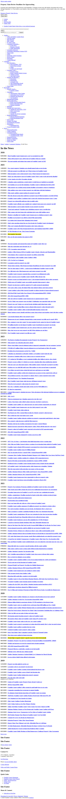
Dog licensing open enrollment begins (18, 500)
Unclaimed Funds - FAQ (16, 135)
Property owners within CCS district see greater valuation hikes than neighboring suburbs (32, 362)
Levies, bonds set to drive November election (20, 179)
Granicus (31, 797)
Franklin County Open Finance (12, 779)
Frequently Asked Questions (14, 55)
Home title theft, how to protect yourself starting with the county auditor (27, 546)
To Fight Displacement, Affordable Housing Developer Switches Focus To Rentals (30, 726)
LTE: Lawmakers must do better (17, 249)
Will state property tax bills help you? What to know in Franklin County (27, 171)
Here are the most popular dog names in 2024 (20, 237)
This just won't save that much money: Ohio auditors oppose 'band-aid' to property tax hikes (33, 364)
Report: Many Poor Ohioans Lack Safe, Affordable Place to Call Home (27, 723)
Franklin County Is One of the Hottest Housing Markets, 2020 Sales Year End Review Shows (33, 579)
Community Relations (12, 44)
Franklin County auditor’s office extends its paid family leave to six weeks (28, 687)
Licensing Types (11, 70)
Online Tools (7, 782)
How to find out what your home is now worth (20, 415)
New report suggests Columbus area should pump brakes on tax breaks (27, 168)
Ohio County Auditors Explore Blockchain (19, 701)
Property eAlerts (14, 90)
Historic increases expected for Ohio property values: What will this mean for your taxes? (32, 426)
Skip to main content (6, 1)
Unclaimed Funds (11, 132)
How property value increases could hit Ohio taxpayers (23, 421)
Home (2, 144)
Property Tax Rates (12, 121)
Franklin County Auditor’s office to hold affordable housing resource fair (27, 309)
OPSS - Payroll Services (10, 780)
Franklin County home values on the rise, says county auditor (24, 621)
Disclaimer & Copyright (7, 796)
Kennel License (14, 71)
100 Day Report (15, 684)
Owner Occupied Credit (13, 127)
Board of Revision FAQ (16, 103)
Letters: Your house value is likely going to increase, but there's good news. (28, 401)
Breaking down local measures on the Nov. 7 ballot (21, 351)
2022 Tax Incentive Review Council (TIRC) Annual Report (27, 452)
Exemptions (13, 112)
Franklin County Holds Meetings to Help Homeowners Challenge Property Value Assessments (33, 731)
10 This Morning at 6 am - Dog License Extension (21, 231)
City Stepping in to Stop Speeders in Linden (20, 698)
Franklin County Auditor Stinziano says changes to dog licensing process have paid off (31, 596)
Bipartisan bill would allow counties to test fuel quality (22, 576)
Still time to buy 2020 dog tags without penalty (20, 651)
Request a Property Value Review (9, 13)
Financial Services (11, 137)
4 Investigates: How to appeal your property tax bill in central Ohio (26, 254)
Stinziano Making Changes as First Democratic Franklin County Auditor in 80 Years (31, 709)
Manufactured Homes (12, 99)
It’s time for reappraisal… (15, 389)
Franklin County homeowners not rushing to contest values (24, 570)
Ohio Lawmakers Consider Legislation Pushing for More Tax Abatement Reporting (30, 511)
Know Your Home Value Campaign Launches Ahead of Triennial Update (28, 632)
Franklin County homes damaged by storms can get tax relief (24, 434)
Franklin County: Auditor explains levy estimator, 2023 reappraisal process (28, 458)
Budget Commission (12, 138)
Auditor (7, 144)
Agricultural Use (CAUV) (17, 95)
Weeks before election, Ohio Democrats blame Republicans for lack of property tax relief (32, 265)
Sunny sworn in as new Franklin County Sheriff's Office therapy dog (26, 276)
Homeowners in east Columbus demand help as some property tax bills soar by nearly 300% (33, 319)
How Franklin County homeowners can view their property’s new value (27, 407)
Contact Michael (11, 60)
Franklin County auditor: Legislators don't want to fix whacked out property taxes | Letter (32, 198)
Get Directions (4, 759)
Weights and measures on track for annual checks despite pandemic (26, 643)
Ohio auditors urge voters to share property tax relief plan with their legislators (29, 190)
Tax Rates (6, 783)
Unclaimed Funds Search (16, 134)
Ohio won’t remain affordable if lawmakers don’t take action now (25, 226)
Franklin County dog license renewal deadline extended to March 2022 (27, 480)
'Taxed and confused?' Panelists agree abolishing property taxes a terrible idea (29, 209)
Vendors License (14, 74)
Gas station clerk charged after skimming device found (22, 220)
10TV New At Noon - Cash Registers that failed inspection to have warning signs (30, 441)
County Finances (11, 131)
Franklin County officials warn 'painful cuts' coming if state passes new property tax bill (32, 204)
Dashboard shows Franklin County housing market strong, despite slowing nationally (31, 463)
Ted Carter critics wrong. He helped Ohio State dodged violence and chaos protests (30, 287)
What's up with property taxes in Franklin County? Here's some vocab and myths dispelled (32, 176)
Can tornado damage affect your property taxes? (21, 316)
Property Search (11, 89)
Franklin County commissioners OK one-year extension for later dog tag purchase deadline (32, 514)
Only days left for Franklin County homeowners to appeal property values (28, 298)
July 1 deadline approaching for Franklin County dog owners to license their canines (31, 554)
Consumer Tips (14, 82)
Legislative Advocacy (12, 50)
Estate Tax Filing (11, 140)
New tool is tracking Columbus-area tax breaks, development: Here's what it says (30, 508)
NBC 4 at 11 (11, 396)
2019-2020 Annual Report (18, 646)
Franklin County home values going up (18, 410)
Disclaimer (10, 58)
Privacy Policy (10, 57)
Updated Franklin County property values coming (21, 629)
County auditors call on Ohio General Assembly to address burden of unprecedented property (33, 290)
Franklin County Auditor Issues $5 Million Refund (21, 449)
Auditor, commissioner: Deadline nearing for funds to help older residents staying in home (32, 495)
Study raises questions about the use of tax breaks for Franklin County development (30, 223)
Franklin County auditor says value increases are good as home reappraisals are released (32, 404)
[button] (33, 152)
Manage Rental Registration (17, 116)
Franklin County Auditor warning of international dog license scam (26, 669)
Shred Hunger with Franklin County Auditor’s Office (22, 257)
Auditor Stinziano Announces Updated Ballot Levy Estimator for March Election (30, 654)
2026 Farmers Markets (16, 84)
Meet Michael (10, 39)
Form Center (10, 52)
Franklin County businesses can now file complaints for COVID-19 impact (28, 519)
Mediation (9, 106)
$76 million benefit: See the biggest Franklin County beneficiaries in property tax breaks (32, 325)
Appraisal (9, 92)
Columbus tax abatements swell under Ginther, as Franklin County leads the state (30, 353)
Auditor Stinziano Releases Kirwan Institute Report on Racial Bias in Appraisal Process (35, 533)
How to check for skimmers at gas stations (19, 557)
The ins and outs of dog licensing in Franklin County (22, 562)
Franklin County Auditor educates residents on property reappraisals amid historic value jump (33, 418)
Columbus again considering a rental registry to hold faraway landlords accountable (31, 182)
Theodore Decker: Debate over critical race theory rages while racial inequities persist (31, 530)
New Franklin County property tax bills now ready (22, 333)
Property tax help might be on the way (18, 664)
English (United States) (19, 26)
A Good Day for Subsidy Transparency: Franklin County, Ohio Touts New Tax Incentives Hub (33, 539)
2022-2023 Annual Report (18, 432)
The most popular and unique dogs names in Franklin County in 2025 (27, 161)
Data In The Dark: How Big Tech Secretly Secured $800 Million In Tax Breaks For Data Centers (34, 525)
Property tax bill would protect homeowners (20, 498)
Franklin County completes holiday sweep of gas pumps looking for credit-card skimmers (32, 559)
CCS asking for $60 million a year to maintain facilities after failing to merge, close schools (32, 359)
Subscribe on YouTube (9, 793)
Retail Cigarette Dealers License (18, 73)
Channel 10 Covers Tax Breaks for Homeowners (21, 717)
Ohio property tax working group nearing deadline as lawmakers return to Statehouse (31, 187)
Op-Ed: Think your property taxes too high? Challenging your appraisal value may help (32, 301)
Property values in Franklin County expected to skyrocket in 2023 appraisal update (30, 429)
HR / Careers (10, 41)
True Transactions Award (16, 83)
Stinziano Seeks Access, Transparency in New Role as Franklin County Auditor (29, 712)
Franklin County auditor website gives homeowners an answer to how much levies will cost (32, 373)
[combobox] (15, 29)
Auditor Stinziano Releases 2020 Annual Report (24, 568)
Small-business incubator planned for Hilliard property (23, 587)
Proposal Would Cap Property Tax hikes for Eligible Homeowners (26, 565)
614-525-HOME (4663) (11, 761)
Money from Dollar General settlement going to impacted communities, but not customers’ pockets (34, 345)
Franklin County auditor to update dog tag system (21, 627)
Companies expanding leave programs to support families (23, 690)
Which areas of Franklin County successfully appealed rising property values (29, 282)
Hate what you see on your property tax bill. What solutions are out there (27, 330)
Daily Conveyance (15, 111)
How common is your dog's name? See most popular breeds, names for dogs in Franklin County (34, 322)
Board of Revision (11, 100)
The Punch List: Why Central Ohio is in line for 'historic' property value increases (30, 412)
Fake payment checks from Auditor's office (19, 573)
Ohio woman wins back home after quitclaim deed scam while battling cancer (29, 212)
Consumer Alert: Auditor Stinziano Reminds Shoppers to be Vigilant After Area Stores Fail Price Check (36, 455)
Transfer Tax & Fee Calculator (18, 114)
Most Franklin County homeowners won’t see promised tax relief (25, 156)
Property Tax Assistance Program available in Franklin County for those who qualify (31, 487)
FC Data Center (11, 42)
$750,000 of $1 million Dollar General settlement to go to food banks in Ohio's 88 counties (32, 348)
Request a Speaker (15, 47)
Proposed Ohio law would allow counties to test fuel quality (24, 649)
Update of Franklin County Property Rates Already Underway (25, 682)
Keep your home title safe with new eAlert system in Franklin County (26, 503)
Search (2, 32)
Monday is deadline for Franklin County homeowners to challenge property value (30, 215)
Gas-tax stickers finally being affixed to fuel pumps (21, 657)
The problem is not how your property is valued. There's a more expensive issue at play (31, 375)
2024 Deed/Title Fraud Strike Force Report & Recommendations (29, 293)
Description (13, 79)
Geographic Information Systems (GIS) (17, 51)
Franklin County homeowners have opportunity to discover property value (28, 477)
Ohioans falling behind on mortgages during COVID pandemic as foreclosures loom (30, 602)
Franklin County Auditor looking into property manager (23, 675)
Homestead (10, 124)
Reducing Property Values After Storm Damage (21, 720)
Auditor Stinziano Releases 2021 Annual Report (24, 474)
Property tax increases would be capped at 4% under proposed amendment (28, 285)
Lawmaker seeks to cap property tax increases (20, 666)
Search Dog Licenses (15, 66)
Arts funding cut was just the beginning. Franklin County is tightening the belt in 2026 (31, 184)
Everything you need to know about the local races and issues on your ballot (28, 370)
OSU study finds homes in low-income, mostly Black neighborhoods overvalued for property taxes (34, 536)
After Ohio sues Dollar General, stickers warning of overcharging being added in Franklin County (34, 444)
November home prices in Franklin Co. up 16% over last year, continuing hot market (31, 492)
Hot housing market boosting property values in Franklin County (25, 616)
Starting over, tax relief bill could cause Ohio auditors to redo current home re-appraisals (32, 367)
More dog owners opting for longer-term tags (20, 635)
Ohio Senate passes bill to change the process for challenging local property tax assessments (32, 489)
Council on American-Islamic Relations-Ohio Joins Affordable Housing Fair (28, 522)
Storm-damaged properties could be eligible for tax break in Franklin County (29, 528)
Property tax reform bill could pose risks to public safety (23, 201)
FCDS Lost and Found (16, 68)
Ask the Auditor (11, 38)
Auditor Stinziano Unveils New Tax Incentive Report (25, 599)
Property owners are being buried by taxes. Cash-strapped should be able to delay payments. (33, 279)
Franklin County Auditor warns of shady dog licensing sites (24, 672)
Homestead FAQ (14, 125)
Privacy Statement (18, 796)
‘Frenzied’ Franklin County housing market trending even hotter (25, 581)
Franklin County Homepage (11, 777)
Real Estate (7, 87)
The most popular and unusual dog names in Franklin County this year (27, 243)
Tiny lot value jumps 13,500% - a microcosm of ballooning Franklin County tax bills (30, 268)
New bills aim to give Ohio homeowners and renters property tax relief (27, 271)
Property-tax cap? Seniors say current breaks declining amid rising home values (29, 304)
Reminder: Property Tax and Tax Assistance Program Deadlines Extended (32, 640)
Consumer (6, 61)
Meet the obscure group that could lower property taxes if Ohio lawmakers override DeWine (33, 195)
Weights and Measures (13, 77)
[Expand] (18, 44)
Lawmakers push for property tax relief (18, 263)
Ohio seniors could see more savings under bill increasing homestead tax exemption (30, 548)
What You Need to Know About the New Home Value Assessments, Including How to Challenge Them (35, 610)
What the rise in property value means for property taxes (23, 384)
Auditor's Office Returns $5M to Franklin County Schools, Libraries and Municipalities (31, 252)
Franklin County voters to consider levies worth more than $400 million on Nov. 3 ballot (31, 605)
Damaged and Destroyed (16, 96)
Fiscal (5, 128)
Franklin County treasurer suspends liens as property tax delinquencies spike (29, 274)
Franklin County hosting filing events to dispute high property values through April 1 (31, 307)
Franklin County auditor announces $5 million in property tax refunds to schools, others (32, 506)
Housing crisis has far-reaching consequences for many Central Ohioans (27, 423)
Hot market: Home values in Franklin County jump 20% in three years (27, 618)
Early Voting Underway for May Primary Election (21, 704)
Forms (12, 67)
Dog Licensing (11, 63)
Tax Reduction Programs (13, 122)
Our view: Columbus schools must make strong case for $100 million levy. (28, 386)
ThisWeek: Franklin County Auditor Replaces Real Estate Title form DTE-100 (29, 695)
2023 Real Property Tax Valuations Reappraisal (21, 378)
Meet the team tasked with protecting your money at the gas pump (26, 469)
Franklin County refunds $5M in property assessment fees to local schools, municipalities (32, 447)
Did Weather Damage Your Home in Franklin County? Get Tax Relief (27, 715)
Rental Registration (12, 115)
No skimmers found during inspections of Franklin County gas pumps (27, 693)
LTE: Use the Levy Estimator (16, 260)
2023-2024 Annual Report (18, 296)
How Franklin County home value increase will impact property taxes (27, 381)
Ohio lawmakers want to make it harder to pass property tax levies (26, 206)
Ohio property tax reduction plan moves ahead (20, 342)
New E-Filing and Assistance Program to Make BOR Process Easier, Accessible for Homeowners (34, 590)
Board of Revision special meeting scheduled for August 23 (27, 460)
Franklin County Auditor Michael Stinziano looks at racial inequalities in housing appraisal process (35, 607)
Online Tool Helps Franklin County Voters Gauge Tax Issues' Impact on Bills (29, 706)
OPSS (8, 54)
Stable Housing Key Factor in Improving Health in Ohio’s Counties (26, 728)
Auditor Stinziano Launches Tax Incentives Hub (21, 551)
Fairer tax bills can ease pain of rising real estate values (23, 613)
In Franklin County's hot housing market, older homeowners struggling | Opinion (30, 466)
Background (13, 80)
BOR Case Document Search (17, 102)
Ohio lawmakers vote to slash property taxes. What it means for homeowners (28, 173)
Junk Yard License (15, 76)
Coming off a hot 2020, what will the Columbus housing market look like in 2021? (30, 584)
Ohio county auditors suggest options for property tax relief (24, 193)
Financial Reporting (12, 130)
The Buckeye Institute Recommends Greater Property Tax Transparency (28, 340)
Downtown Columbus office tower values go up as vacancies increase (26, 356)
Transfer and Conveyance (13, 108)
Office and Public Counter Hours (15, 36)
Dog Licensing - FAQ (15, 64)
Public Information (15, 48)
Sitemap (26, 796)
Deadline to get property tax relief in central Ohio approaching (25, 217)
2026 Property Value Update (17, 93)
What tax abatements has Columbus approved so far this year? (25, 399)
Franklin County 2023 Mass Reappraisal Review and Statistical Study (30, 228)
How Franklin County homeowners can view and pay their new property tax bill (30, 327)
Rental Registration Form (16, 118)
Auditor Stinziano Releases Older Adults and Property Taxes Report (30, 471)
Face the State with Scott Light (16, 677)
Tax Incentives (14, 98)
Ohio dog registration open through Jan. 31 (19, 246)
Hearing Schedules (15, 105)
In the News (13, 45)
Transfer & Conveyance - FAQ (18, 109)
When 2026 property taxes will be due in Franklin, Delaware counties (26, 158)
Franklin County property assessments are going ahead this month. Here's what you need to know (34, 624)
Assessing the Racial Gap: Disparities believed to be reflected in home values (28, 517)
